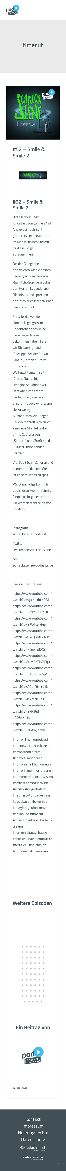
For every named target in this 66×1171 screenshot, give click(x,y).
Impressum (33, 1126)
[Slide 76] (31, 996)
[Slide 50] (22, 980)
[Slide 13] (35, 952)
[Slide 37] (35, 969)
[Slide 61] (35, 985)
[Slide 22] (39, 958)
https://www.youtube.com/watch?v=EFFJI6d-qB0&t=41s (32, 711)
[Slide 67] (27, 991)
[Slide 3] (27, 947)
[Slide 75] (27, 996)
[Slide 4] (31, 947)
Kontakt (33, 1119)
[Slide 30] (39, 963)
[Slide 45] (35, 974)
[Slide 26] (22, 963)
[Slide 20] (31, 958)
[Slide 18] (22, 958)
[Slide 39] (44, 969)
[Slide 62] (39, 985)
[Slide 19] (27, 958)
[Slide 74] (22, 996)
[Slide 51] (27, 980)
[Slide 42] (22, 974)
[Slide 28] (31, 963)
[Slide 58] (22, 985)
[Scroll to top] (58, 1163)
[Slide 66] (22, 991)
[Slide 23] (44, 958)
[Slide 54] (39, 980)
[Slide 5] (35, 947)
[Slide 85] (41, 1002)
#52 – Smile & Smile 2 (29, 152)
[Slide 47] (44, 974)
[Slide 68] (31, 991)
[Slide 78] (39, 996)
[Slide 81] (25, 1002)
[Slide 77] (35, 996)
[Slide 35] (27, 969)
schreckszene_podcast (29, 534)
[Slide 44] (31, 974)
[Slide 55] (44, 980)
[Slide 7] (44, 947)
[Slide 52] (31, 980)
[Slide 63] (44, 985)
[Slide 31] (44, 963)
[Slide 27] (27, 963)
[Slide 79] (44, 996)
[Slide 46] (39, 974)
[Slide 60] (31, 985)
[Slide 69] (35, 991)
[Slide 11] (27, 952)
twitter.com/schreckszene (32, 549)
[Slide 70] (39, 991)
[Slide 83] (33, 1002)
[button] (58, 10)
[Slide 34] (22, 969)
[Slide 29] (35, 963)
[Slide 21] (35, 958)
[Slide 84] (37, 1002)
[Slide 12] (31, 952)
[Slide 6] (39, 947)
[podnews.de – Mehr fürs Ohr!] (12, 10)
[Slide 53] (35, 980)
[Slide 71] (44, 991)
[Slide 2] (22, 947)
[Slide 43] (27, 974)
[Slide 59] (27, 985)
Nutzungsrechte (33, 1132)
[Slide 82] (29, 1002)
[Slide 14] (39, 952)
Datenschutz (33, 1139)
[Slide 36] (31, 969)
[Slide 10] (22, 952)
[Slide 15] (44, 952)
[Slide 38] (39, 969)
